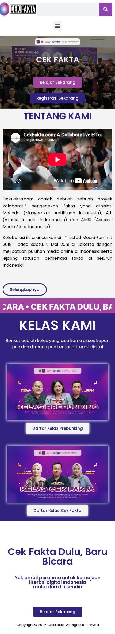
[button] (57, 25)
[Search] (105, 9)
